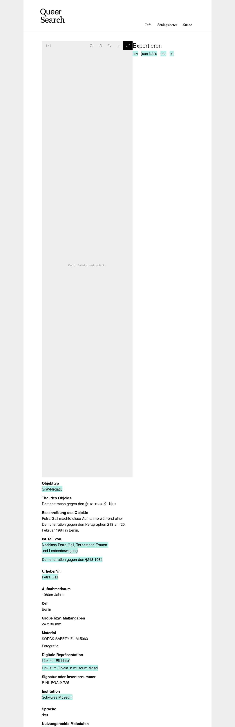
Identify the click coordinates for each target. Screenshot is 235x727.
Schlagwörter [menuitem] (167, 24)
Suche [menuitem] (187, 24)
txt (172, 53)
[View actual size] (109, 45)
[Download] (118, 45)
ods (163, 53)
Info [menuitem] (148, 24)
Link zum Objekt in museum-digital (70, 667)
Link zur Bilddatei (56, 660)
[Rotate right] (91, 45)
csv (135, 53)
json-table (149, 53)
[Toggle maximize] (128, 45)
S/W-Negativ (52, 489)
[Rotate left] (100, 45)
